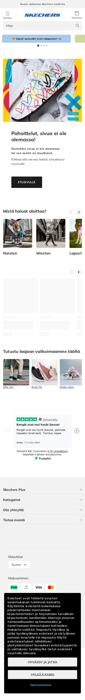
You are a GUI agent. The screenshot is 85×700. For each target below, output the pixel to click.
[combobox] (42, 25)
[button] (77, 15)
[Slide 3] (44, 45)
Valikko (7, 17)
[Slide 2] (41, 45)
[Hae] (77, 25)
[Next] (79, 212)
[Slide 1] (38, 46)
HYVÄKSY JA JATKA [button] (42, 662)
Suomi (16, 565)
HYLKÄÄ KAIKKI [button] (42, 675)
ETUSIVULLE (26, 182)
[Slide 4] (47, 45)
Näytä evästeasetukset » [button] (40, 685)
